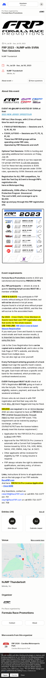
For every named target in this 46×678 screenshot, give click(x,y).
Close (23, 675)
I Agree (5, 675)
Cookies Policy (6, 668)
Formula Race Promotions (12, 13)
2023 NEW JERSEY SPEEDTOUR (17, 114)
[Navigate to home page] (4, 4)
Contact (12, 623)
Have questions (37, 81)
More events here (37, 540)
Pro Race (5, 11)
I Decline (14, 675)
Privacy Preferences (29, 670)
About (34, 623)
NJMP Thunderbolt (9, 56)
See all (41, 512)
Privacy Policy (19, 668)
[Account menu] (41, 4)
